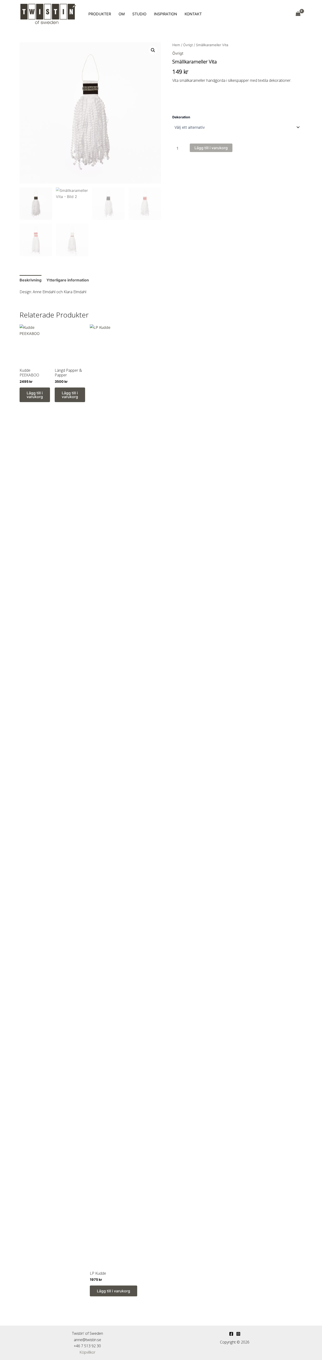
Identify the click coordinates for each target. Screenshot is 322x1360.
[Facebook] (231, 1334)
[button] (153, 50)
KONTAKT (193, 14)
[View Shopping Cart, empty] (297, 13)
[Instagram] (238, 1334)
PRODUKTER (99, 14)
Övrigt (188, 45)
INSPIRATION (165, 14)
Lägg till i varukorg (211, 147)
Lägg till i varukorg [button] (35, 395)
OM (122, 14)
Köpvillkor (87, 1352)
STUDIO (139, 14)
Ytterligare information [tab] (67, 280)
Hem (176, 45)
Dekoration (181, 117)
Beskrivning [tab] (30, 280)
